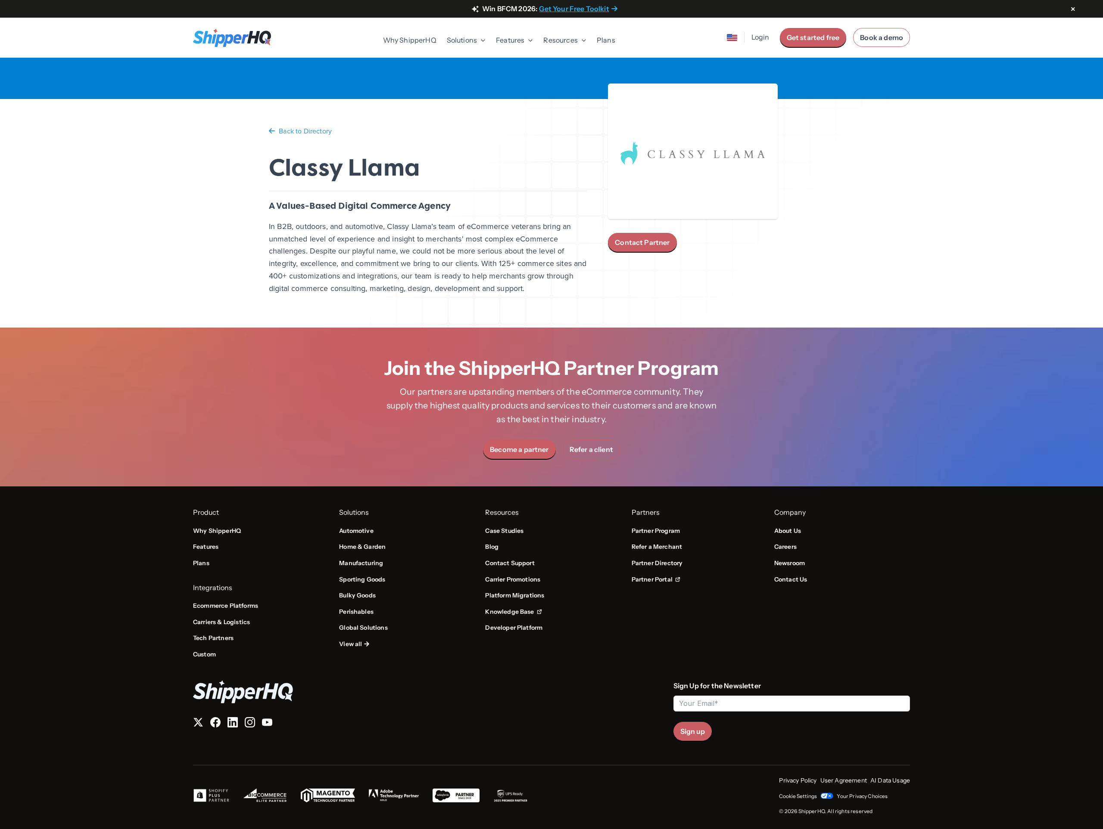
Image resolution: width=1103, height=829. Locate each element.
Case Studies (504, 531)
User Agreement (843, 780)
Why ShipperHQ (409, 40)
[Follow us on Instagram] (250, 724)
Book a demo (881, 37)
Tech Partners (213, 638)
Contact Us (790, 579)
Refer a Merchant (657, 547)
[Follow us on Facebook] (215, 724)
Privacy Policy (797, 780)
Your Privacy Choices (862, 796)
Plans (606, 40)
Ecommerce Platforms (225, 605)
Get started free (813, 37)
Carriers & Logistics (221, 622)
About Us (787, 531)
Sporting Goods (362, 579)
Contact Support (509, 563)
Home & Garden (362, 547)
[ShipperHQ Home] (430, 692)
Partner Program (656, 531)
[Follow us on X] (198, 724)
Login (760, 37)
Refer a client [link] (591, 449)
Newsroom (789, 563)
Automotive (356, 531)
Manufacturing (361, 563)
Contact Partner (642, 242)
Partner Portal (656, 579)
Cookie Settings (798, 796)
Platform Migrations (514, 595)
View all (350, 644)
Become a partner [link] (519, 449)
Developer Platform (513, 627)
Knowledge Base (512, 612)
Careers (785, 547)
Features (205, 547)
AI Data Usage (890, 780)
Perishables (356, 612)
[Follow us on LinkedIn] (232, 724)
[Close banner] (1072, 9)
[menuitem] (409, 41)
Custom (204, 654)
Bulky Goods (357, 595)
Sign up (692, 731)
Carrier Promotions (512, 579)
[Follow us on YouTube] (267, 724)
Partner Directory (657, 563)
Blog (492, 547)
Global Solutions (363, 627)
